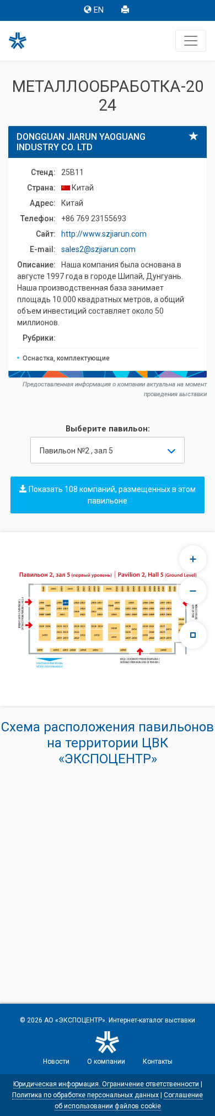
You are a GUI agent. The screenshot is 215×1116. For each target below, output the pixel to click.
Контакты (158, 1061)
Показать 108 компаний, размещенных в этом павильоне (111, 495)
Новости (56, 1061)
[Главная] (22, 40)
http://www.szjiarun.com (104, 233)
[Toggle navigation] (190, 41)
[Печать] (126, 10)
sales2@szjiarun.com (98, 249)
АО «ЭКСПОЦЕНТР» (74, 1020)
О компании (106, 1061)
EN (99, 10)
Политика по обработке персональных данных (85, 1095)
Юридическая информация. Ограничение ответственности (106, 1084)
